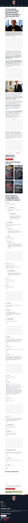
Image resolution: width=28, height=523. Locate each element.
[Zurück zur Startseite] (14, 2)
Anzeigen (22, 5)
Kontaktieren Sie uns (3, 505)
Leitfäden (18, 5)
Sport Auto (14, 5)
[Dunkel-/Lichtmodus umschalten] (25, 6)
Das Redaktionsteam (3, 503)
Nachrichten (2, 5)
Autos (7, 5)
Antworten (7, 206)
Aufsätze (10, 5)
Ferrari (18, 50)
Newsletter (2, 504)
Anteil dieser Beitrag (9, 159)
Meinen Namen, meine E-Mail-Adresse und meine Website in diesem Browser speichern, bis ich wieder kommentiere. (13, 486)
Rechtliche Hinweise (3, 506)
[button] (27, 6)
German (3, 515)
